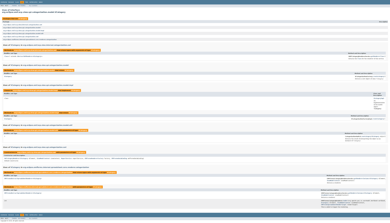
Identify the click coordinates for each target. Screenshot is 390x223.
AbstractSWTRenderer (25, 56)
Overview (4, 2)
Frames (14, 5)
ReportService (66, 158)
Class (17, 2)
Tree (26, 2)
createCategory (378, 76)
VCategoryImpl (379, 98)
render (345, 200)
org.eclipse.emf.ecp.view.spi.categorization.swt (20, 36)
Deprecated (33, 2)
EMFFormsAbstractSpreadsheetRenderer (18, 178)
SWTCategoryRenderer (12, 158)
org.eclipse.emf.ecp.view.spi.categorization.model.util (23, 33)
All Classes (33, 5)
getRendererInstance (361, 178)
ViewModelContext (43, 158)
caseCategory (366, 136)
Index (41, 2)
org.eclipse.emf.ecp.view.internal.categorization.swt (22, 24)
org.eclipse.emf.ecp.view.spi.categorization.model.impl (23, 30)
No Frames (21, 5)
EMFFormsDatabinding (119, 158)
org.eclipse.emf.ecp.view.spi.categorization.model (21, 27)
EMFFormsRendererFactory (94, 158)
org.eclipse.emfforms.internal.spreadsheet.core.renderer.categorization (30, 39)
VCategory (22, 18)
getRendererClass (377, 56)
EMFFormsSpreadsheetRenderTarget (333, 204)
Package (11, 2)
